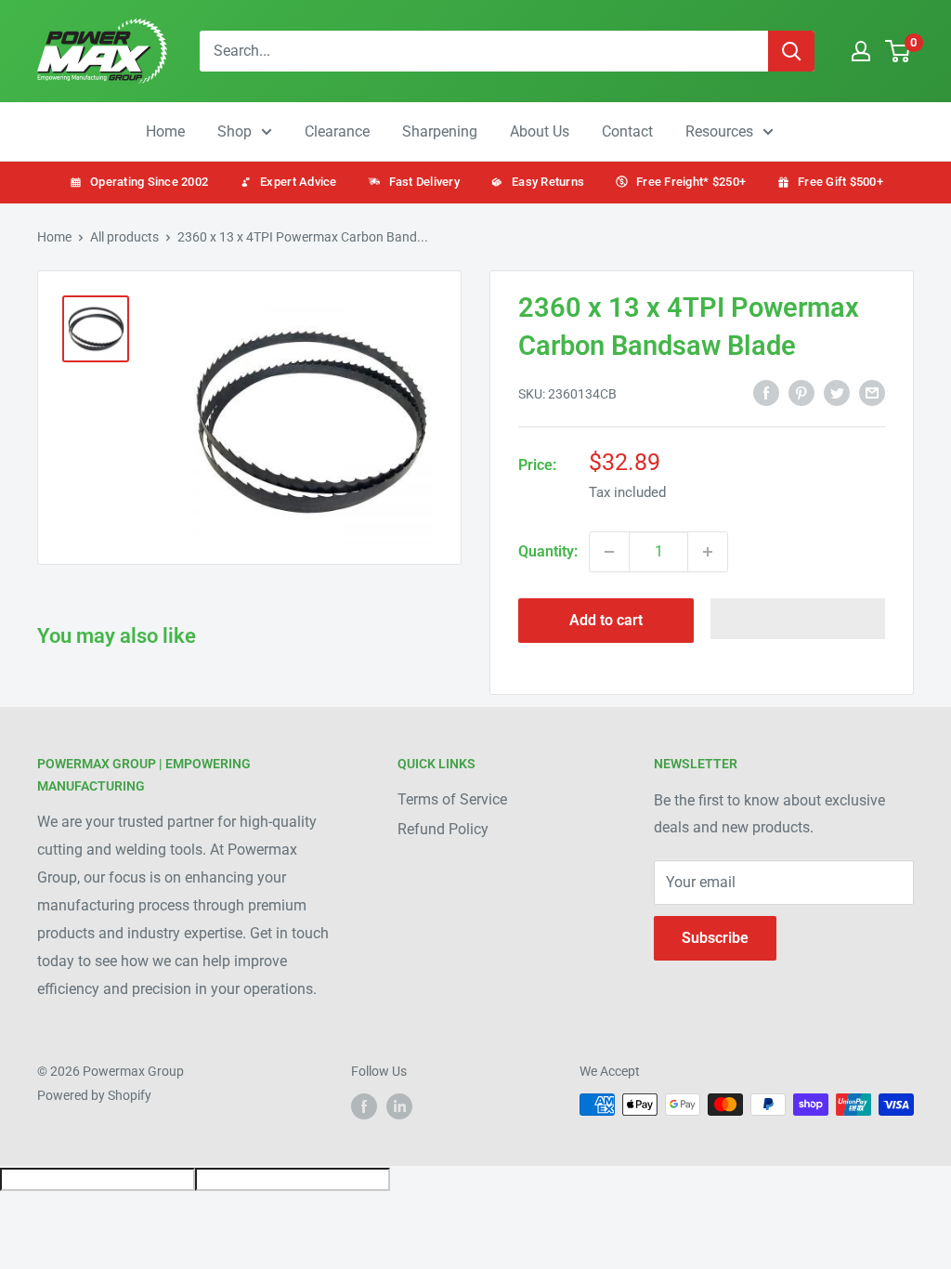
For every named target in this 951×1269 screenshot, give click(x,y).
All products (124, 236)
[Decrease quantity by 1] (609, 551)
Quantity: (548, 551)
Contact (627, 131)
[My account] (861, 51)
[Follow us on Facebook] (364, 1106)
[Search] (791, 51)
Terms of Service (452, 799)
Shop (234, 131)
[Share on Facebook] (766, 392)
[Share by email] (872, 392)
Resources (719, 131)
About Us (539, 131)
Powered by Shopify (94, 1095)
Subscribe (715, 938)
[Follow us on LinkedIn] (399, 1106)
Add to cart (606, 620)
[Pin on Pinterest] (801, 392)
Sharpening (439, 131)
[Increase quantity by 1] (707, 551)
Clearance (337, 131)
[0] (898, 51)
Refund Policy (443, 829)
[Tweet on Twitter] (837, 392)
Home (165, 131)
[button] (798, 618)
